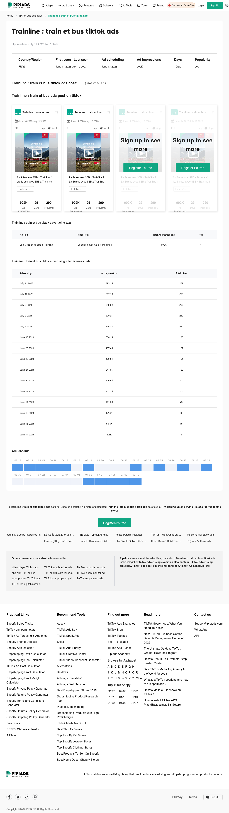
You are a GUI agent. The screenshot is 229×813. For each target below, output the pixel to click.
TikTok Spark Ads (68, 636)
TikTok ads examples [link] (31, 15)
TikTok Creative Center (71, 654)
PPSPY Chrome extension (23, 729)
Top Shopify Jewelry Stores (74, 741)
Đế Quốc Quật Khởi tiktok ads (61, 534)
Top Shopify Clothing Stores (74, 747)
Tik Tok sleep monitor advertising (93, 573)
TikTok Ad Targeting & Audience (26, 636)
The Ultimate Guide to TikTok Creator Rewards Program (162, 650)
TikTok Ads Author (119, 648)
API (196, 636)
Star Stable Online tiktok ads (132, 541)
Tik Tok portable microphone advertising (93, 567)
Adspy (61, 623)
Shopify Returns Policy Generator (27, 711)
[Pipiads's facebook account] (9, 797)
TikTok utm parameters (20, 629)
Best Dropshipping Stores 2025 (77, 690)
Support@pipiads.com (208, 623)
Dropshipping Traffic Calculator (26, 654)
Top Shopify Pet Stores (71, 735)
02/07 (111, 691)
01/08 (122, 703)
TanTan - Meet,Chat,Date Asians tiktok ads (169, 534)
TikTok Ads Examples (121, 623)
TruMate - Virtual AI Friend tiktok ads (97, 534)
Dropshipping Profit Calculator (25, 672)
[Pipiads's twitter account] (18, 797)
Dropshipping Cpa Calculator (24, 660)
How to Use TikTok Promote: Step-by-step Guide (166, 661)
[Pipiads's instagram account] (35, 797)
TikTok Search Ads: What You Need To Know (163, 625)
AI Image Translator (69, 678)
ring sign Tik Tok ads (23, 573)
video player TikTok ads (25, 567)
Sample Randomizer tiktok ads (97, 541)
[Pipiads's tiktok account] (26, 797)
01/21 (111, 697)
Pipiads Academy (119, 654)
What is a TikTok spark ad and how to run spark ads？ (166, 681)
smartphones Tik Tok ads (26, 578)
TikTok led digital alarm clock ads (28, 584)
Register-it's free (140, 167)
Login (201, 5)
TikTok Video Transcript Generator (78, 660)
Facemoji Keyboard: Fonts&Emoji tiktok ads (62, 541)
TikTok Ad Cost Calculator (23, 666)
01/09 (111, 703)
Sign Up (214, 5)
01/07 (134, 703)
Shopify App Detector (19, 648)
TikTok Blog (115, 629)
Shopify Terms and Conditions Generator (25, 703)
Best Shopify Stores (69, 729)
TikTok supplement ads (90, 578)
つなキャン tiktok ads (199, 541)
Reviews (62, 672)
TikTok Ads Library (69, 648)
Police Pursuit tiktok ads (129, 534)
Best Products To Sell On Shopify (78, 753)
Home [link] (10, 15)
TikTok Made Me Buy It (71, 723)
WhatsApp (201, 629)
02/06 (122, 691)
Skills (60, 642)
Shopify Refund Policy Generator (27, 694)
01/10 (134, 697)
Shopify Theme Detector (21, 642)
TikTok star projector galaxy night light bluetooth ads (60, 578)
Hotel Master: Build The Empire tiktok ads (169, 541)
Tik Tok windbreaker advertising (60, 567)
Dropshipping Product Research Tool (77, 698)
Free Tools (13, 723)
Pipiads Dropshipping (70, 707)
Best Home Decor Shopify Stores (78, 759)
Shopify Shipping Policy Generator (28, 717)
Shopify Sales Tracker (20, 623)
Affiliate (11, 735)
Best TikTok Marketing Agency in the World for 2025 (165, 671)
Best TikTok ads (118, 642)
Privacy (177, 797)
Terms (193, 797)
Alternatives (64, 666)
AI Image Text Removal (71, 684)
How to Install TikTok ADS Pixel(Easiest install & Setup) (162, 702)
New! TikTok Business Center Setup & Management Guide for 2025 (164, 638)
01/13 (122, 697)
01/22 (134, 691)
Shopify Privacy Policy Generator (27, 688)
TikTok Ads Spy (67, 629)
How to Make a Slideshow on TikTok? (162, 692)
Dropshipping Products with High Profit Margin (78, 715)
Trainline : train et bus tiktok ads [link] (68, 15)
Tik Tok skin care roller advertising (60, 573)
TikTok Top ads (117, 636)
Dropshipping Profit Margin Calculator (23, 680)
